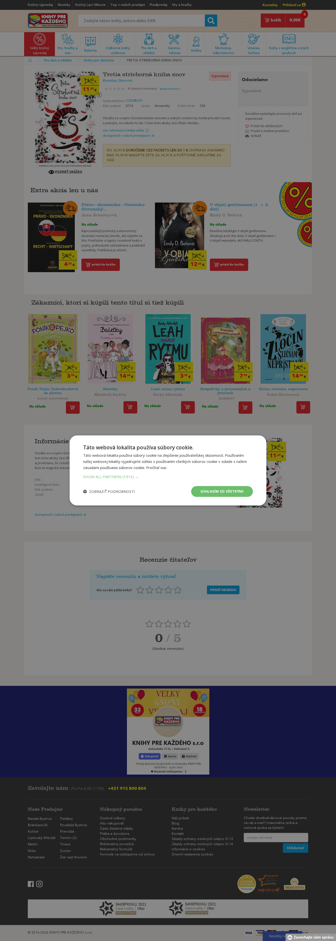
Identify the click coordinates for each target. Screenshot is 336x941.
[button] (168, 476)
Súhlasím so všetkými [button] (222, 491)
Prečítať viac (156, 467)
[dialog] (168, 470)
